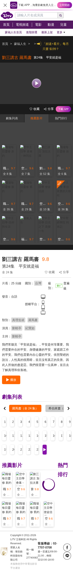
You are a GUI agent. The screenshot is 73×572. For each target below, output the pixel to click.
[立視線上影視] (7, 15)
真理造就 (18, 320)
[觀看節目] (36, 83)
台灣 (38, 283)
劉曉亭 (16, 328)
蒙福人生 (20, 43)
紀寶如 (29, 328)
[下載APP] (63, 109)
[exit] (5, 5)
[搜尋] (61, 15)
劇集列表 (12, 118)
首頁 (5, 43)
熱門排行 (61, 118)
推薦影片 (36, 118)
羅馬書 (33, 320)
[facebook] (67, 547)
